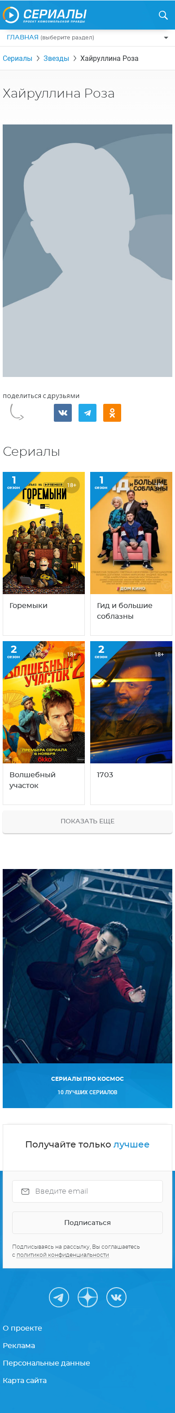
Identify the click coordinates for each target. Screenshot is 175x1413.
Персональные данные (46, 1363)
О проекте (22, 1328)
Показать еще (87, 821)
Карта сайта (25, 1380)
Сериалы (17, 58)
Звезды (56, 58)
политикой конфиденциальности (63, 1255)
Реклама (19, 1345)
